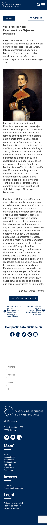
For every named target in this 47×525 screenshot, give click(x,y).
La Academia (9, 457)
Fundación (8, 470)
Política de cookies (12, 506)
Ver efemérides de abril (23, 298)
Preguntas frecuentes (13, 488)
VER (10, 392)
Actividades (9, 459)
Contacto (8, 485)
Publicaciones (10, 462)
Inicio (6, 454)
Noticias (7, 465)
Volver (9, 18)
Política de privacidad (13, 503)
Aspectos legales (11, 508)
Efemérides (9, 467)
